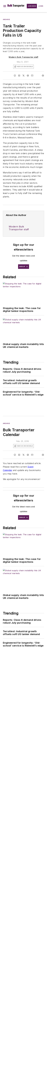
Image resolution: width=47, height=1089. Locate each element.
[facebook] (15, 75)
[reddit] (28, 75)
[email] (32, 75)
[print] (43, 75)
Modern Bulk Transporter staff (23, 57)
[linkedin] (19, 75)
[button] (5, 6)
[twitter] (23, 75)
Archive (6, 19)
